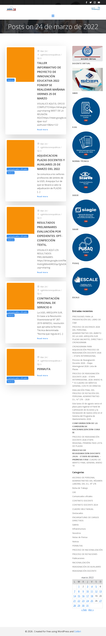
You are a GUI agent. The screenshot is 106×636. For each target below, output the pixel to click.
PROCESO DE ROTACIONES (84, 554)
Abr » (91, 609)
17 (87, 596)
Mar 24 (43, 51)
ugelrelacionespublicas (50, 54)
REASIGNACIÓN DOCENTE (84, 571)
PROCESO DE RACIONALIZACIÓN (87, 549)
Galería (75, 524)
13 (100, 591)
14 (74, 596)
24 (87, 600)
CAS (74, 492)
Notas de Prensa (79, 537)
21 (74, 600)
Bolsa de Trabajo (80, 488)
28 (74, 605)
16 (83, 596)
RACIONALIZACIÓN (81, 562)
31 (87, 605)
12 (96, 591)
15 (79, 596)
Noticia (10, 80)
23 (83, 600)
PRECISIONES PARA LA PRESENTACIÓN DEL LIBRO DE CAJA (86, 319)
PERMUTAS (77, 545)
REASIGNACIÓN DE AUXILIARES (86, 566)
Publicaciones (78, 558)
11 (92, 591)
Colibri (77, 631)
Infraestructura (79, 528)
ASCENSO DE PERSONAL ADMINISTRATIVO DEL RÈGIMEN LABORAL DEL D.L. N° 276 (87, 480)
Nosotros (76, 533)
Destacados (77, 513)
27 (100, 600)
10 (87, 591)
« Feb (84, 609)
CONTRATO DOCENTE (82, 500)
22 (79, 600)
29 (79, 605)
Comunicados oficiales (17, 169)
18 (92, 596)
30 (83, 605)
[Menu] (53, 16)
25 (92, 600)
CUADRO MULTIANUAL (83, 509)
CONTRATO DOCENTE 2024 (85, 504)
